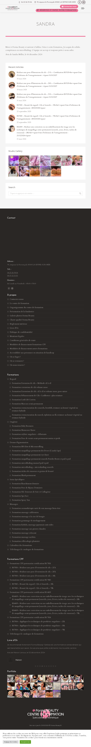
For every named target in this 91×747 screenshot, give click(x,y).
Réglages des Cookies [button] (10, 742)
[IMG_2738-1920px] (19, 678)
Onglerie (14, 422)
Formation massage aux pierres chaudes (29, 529)
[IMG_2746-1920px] (57, 678)
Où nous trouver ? (17, 365)
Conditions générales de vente (23, 340)
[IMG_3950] (19, 694)
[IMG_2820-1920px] (19, 686)
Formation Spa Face (20, 496)
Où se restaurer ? (17, 361)
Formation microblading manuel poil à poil (30, 463)
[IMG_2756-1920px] (42, 678)
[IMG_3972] (56, 171)
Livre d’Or (14, 328)
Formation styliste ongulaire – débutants (29, 434)
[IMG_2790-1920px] (64, 678)
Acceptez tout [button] (25, 742)
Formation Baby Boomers (22, 426)
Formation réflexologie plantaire (26, 541)
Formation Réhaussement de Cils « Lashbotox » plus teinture (37, 395)
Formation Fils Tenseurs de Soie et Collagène (31, 492)
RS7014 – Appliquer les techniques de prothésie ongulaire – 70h (38, 630)
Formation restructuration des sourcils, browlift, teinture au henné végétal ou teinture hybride (45, 409)
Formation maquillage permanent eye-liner (30, 455)
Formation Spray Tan (21, 500)
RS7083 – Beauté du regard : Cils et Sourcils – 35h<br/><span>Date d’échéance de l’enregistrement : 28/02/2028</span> (48, 106)
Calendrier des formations (21, 545)
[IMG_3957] (42, 694)
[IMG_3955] (34, 694)
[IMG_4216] (24, 171)
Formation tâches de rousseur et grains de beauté (33, 471)
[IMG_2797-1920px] (72, 678)
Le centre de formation (19, 303)
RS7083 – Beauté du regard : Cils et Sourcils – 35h (32, 584)
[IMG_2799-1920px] (11, 686)
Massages (14, 504)
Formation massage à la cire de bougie (28, 516)
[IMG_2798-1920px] (80, 678)
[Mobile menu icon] (82, 8)
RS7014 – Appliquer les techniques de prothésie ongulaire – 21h (38, 621)
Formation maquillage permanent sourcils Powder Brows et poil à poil (41, 459)
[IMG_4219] (77, 160)
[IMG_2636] (49, 686)
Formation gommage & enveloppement (28, 520)
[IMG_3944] (64, 686)
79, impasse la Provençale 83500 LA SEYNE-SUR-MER (56, 2)
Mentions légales (17, 336)
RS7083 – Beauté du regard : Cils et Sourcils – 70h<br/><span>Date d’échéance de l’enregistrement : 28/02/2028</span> (48, 117)
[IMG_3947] (80, 686)
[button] (35, 666)
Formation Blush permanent (24, 475)
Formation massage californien (25, 512)
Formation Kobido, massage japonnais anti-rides (32, 525)
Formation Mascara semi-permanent (27, 404)
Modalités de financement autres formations (28, 348)
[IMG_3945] (72, 686)
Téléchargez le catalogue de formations (27, 549)
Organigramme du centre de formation (26, 307)
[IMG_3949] (11, 694)
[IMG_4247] (45, 160)
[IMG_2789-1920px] (34, 678)
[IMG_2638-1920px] (11, 678)
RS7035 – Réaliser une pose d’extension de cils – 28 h (34, 572)
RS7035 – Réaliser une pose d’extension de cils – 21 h (34, 567)
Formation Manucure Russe (23, 430)
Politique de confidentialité (21, 332)
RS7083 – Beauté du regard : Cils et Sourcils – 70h (32, 588)
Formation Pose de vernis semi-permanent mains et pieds (36, 438)
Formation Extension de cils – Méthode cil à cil (31, 383)
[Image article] (11, 74)
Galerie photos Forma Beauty (22, 316)
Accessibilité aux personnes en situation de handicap (32, 353)
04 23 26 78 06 (26, 2)
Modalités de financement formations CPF (28, 344)
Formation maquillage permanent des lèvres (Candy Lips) (36, 451)
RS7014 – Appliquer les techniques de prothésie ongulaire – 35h (38, 625)
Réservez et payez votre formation (58, 10)
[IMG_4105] (35, 171)
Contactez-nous (17, 299)
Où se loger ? (15, 357)
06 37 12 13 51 (12, 275)
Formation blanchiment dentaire (25, 483)
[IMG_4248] (35, 160)
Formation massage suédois (24, 537)
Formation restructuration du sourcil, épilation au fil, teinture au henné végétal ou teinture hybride (47, 416)
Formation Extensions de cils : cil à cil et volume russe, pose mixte (39, 391)
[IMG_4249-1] (24, 160)
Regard (13, 379)
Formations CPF (30, 563)
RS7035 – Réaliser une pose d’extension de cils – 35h (33, 576)
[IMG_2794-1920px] (26, 678)
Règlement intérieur (18, 324)
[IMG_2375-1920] (13, 160)
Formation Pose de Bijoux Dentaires (27, 488)
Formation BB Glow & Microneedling (27, 446)
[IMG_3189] (57, 686)
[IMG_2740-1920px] (49, 678)
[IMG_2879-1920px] (34, 686)
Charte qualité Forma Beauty (22, 320)
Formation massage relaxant (24, 533)
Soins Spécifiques (17, 479)
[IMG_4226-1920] (56, 160)
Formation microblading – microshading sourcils (32, 467)
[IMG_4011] (45, 171)
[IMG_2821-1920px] (26, 686)
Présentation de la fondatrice (22, 311)
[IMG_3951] (26, 694)
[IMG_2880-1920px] (42, 686)
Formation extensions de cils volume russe (30, 387)
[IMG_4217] (13, 171)
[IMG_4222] (66, 160)
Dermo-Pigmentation (19, 442)
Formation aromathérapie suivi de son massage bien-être (36, 508)
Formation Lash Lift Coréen (24, 399)
